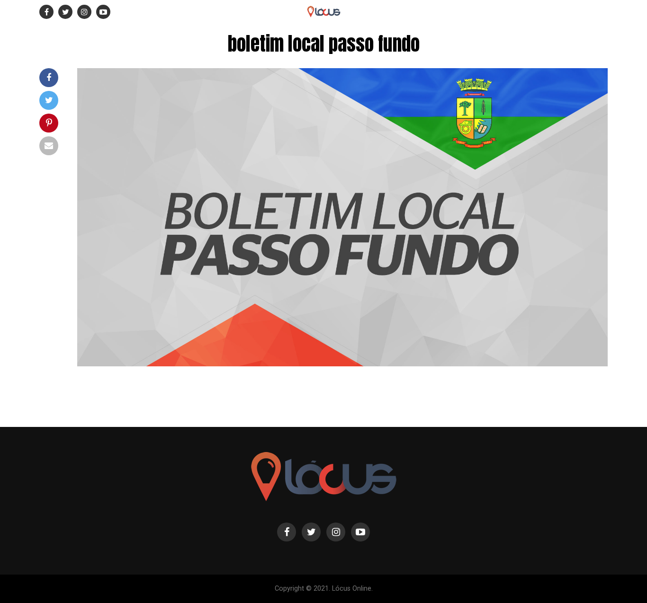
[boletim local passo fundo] (342, 363)
